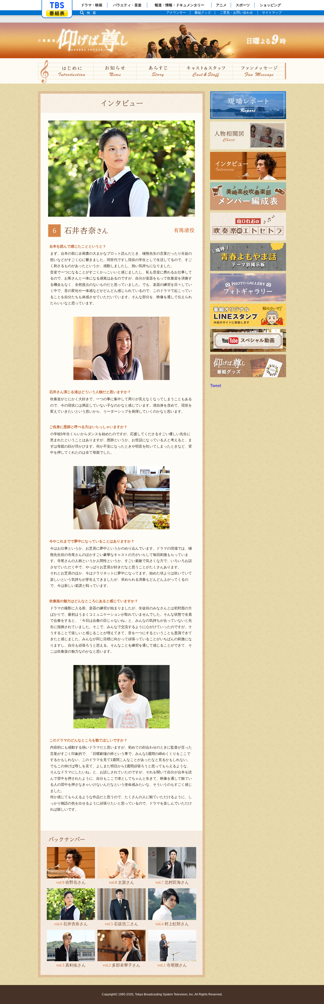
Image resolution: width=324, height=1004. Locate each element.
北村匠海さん (172, 882)
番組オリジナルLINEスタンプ (237, 326)
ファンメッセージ (259, 71)
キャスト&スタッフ (206, 71)
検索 (92, 13)
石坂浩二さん (121, 924)
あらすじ (158, 71)
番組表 (57, 13)
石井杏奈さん (71, 924)
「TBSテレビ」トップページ (57, 5)
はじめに (66, 71)
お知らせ (115, 71)
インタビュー (222, 179)
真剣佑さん (71, 965)
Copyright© (109, 994)
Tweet (215, 386)
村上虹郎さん (172, 924)
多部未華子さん (121, 965)
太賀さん (121, 882)
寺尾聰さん (172, 965)
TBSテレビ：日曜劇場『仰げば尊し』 (162, 40)
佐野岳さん (71, 882)
